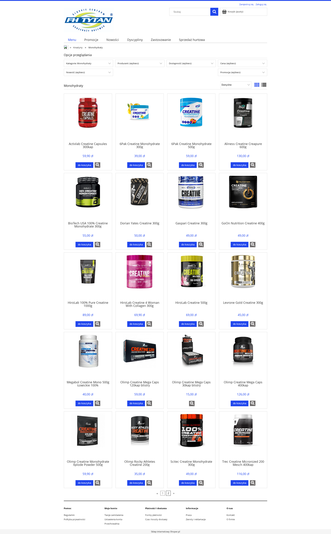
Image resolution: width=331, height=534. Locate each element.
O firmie (231, 519)
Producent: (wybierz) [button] (128, 63)
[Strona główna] (89, 19)
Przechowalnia (111, 523)
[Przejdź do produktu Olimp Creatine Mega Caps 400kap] (243, 355)
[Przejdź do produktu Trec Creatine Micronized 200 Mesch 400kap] (243, 435)
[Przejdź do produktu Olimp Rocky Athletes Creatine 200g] (139, 435)
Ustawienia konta (113, 519)
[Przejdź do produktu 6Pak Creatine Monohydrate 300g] (139, 117)
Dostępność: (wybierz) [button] (180, 63)
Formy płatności (153, 515)
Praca (189, 515)
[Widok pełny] (264, 84)
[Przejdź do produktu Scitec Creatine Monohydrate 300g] (191, 435)
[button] (97, 165)
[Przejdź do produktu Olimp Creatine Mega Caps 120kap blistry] (139, 355)
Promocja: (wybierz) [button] (230, 72)
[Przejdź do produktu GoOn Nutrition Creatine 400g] (243, 197)
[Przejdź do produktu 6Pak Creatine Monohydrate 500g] (191, 117)
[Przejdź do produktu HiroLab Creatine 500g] (191, 276)
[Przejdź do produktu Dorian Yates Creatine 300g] (139, 197)
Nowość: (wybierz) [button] (75, 72)
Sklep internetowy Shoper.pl (165, 531)
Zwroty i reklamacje (196, 519)
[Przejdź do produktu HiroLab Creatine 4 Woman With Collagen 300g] (139, 276)
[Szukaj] (214, 12)
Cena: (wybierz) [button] (228, 63)
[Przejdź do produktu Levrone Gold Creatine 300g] (243, 276)
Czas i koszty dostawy (156, 519)
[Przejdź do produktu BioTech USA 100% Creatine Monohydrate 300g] (88, 197)
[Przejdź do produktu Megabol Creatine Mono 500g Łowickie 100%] (88, 355)
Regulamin (69, 515)
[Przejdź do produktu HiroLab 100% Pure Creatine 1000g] (88, 276)
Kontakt (231, 515)
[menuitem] (72, 40)
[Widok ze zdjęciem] (256, 84)
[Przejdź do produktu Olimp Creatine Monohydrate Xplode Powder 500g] (88, 435)
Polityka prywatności (74, 519)
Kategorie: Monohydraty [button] (78, 63)
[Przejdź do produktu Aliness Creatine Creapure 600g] (243, 117)
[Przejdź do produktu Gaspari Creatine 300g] (191, 197)
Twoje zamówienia (113, 515)
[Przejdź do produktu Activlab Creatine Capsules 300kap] (88, 117)
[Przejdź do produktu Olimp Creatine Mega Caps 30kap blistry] (191, 355)
